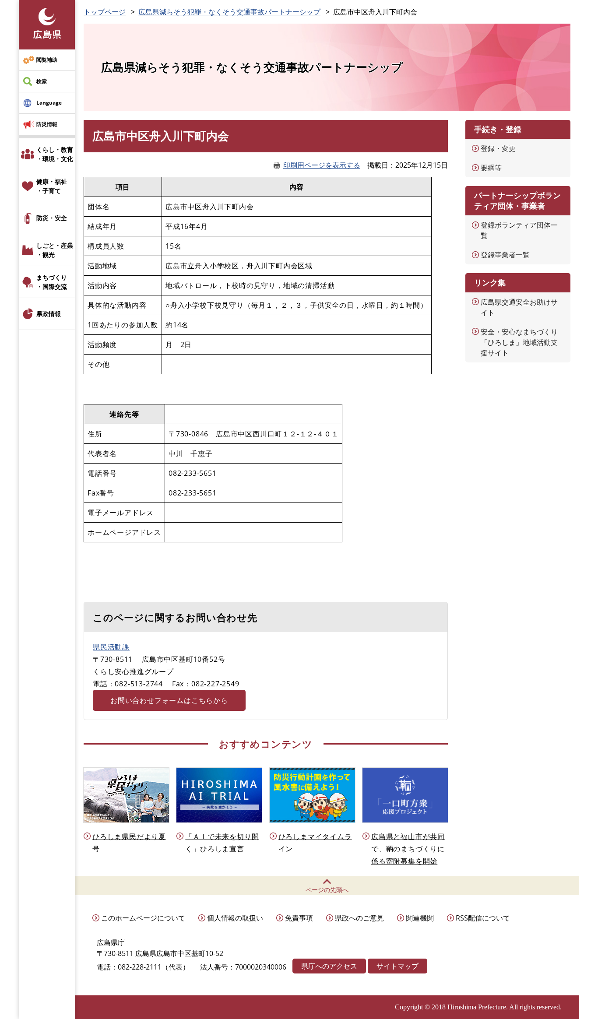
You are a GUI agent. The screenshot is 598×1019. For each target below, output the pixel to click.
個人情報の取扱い (235, 918)
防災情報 (46, 124)
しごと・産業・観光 (54, 250)
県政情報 (48, 313)
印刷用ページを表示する (321, 165)
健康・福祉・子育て (51, 186)
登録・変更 (498, 148)
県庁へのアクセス (329, 966)
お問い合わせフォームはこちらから (169, 700)
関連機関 (420, 918)
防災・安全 (51, 218)
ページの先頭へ (327, 889)
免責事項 (299, 918)
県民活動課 (111, 647)
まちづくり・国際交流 (51, 282)
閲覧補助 (46, 59)
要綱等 (491, 167)
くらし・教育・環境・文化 (54, 154)
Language (49, 102)
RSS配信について (483, 918)
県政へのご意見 (359, 918)
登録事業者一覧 (505, 255)
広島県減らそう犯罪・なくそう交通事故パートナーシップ (229, 12)
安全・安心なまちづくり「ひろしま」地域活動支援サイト (519, 342)
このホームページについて (143, 918)
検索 (41, 81)
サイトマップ (397, 966)
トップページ (105, 12)
